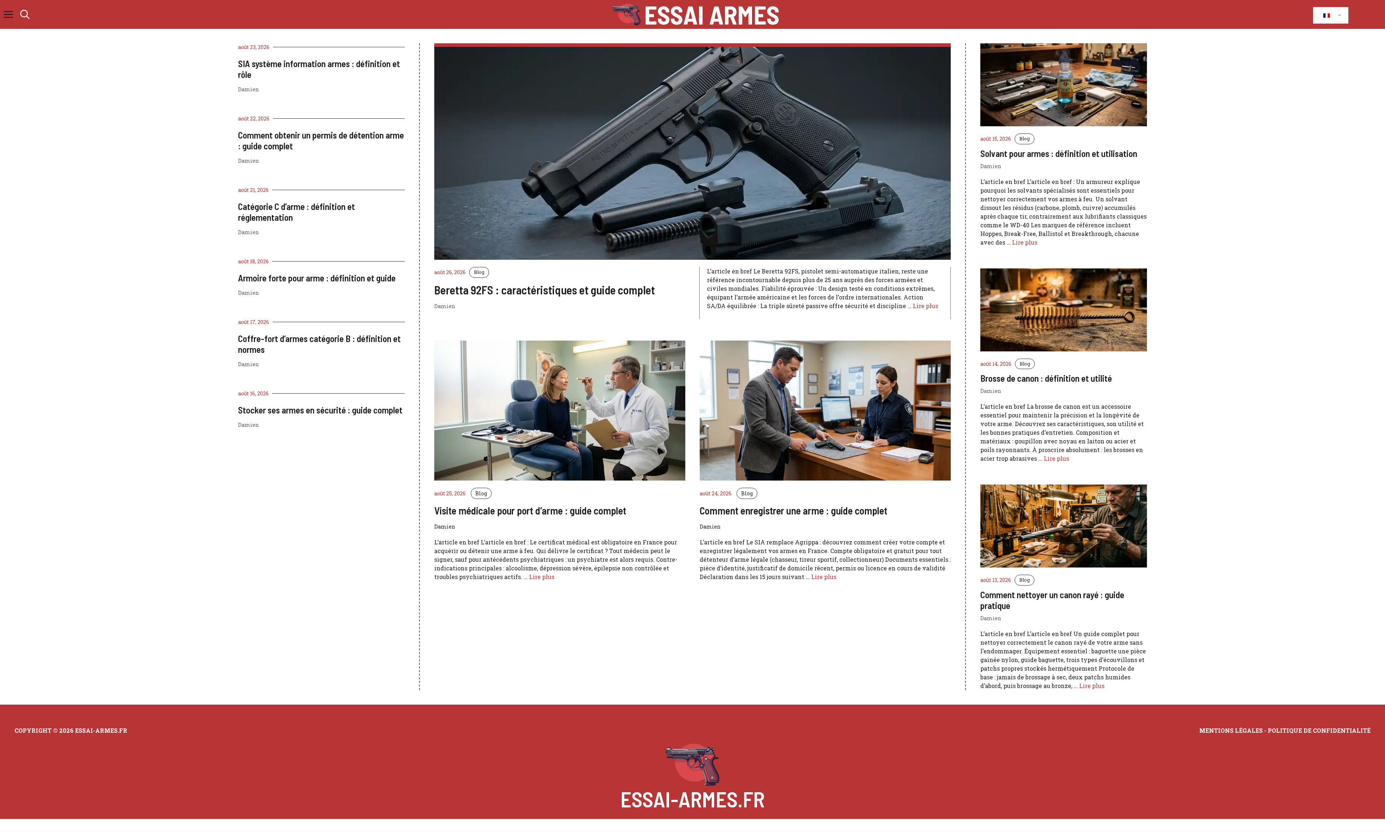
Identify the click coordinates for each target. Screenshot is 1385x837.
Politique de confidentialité (1319, 730)
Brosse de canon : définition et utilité (1046, 378)
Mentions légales (1231, 730)
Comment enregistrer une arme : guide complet (793, 510)
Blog (479, 272)
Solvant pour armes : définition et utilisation (1058, 153)
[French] (1329, 15)
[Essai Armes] (627, 14)
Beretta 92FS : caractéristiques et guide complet (544, 290)
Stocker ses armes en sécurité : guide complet (320, 409)
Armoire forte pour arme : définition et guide (317, 277)
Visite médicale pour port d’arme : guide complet (530, 510)
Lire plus (925, 306)
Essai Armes (711, 14)
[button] (25, 14)
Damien (248, 89)
